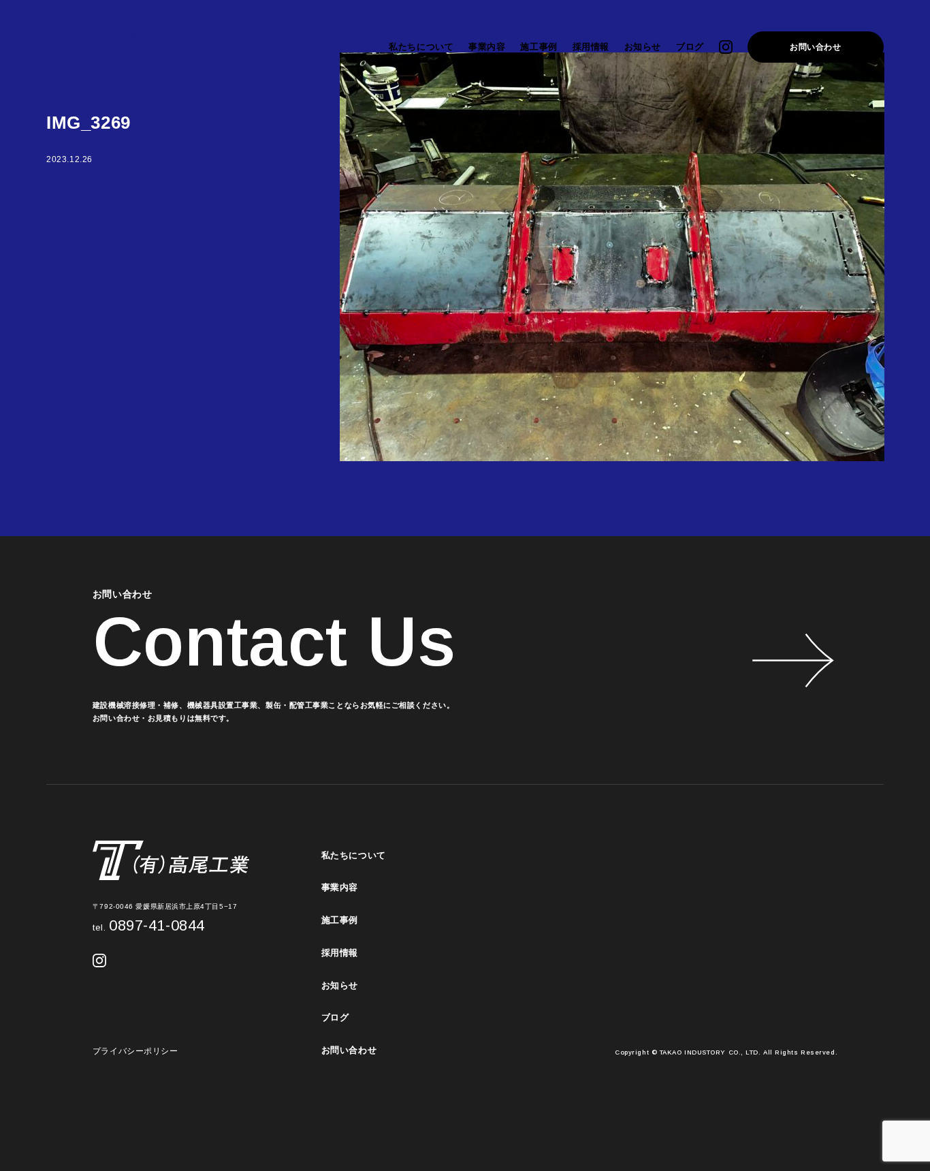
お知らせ (642, 46)
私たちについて (421, 46)
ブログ (690, 46)
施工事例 (538, 46)
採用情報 (591, 46)
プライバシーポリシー (135, 1051)
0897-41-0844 (149, 925)
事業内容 (486, 46)
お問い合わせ (815, 47)
